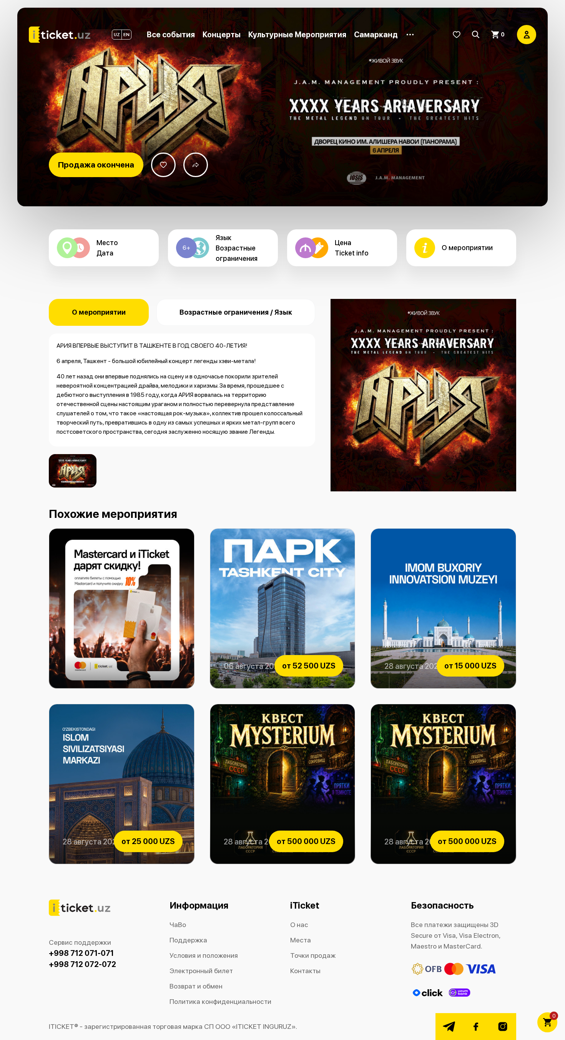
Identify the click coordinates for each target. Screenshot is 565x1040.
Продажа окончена (96, 164)
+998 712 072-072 (82, 964)
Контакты (305, 971)
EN (126, 34)
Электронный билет (201, 971)
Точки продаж (313, 955)
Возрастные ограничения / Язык (235, 312)
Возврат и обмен (196, 986)
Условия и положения (204, 955)
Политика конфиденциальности (220, 1001)
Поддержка (188, 940)
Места (300, 940)
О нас (299, 925)
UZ (117, 34)
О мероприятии (99, 312)
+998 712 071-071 (81, 953)
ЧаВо (178, 925)
